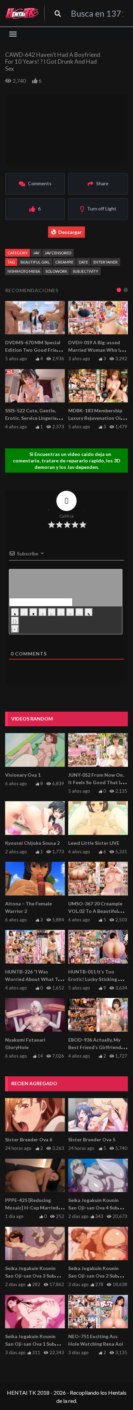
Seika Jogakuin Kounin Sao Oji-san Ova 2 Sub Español (93, 1275)
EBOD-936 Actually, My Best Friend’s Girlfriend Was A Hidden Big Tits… (95, 1047)
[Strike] (43, 612)
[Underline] (33, 612)
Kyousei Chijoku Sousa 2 (32, 843)
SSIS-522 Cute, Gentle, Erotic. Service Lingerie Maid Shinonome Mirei (31, 418)
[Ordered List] (52, 612)
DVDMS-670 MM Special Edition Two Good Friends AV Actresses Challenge (35, 349)
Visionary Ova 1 (23, 775)
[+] (15, 629)
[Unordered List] (61, 612)
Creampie (64, 262)
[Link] (89, 612)
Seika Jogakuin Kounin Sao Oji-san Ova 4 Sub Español (93, 1207)
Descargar (70, 232)
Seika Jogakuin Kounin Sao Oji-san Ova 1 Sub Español (30, 1343)
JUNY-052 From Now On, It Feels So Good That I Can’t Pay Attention (96, 782)
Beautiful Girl (35, 262)
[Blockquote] (70, 612)
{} (15, 621)
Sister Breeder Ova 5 (91, 1139)
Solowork (56, 271)
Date (83, 262)
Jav (36, 253)
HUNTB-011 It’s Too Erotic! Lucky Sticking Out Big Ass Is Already (97, 979)
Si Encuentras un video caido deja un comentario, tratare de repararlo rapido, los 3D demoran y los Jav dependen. (66, 460)
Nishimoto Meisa (24, 271)
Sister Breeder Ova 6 (28, 1139)
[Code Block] (79, 612)
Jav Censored (58, 253)
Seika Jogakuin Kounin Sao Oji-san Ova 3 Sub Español (30, 1275)
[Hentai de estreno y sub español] (22, 13)
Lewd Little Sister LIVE (93, 843)
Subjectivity (85, 271)
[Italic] (24, 612)
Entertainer (105, 262)
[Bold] (15, 612)
